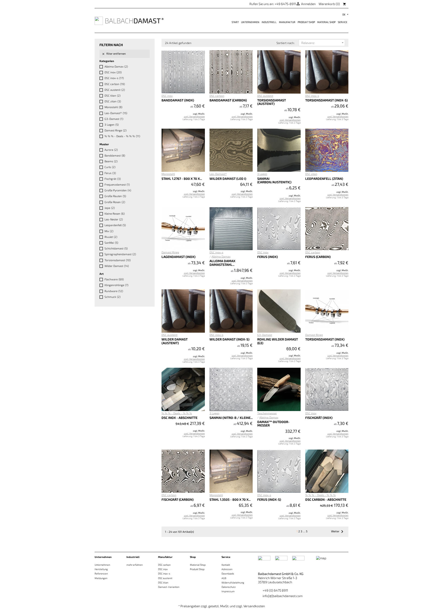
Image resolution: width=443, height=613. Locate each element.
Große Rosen (115, 202)
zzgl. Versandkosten (194, 116)
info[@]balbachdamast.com (282, 596)
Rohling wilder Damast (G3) (277, 341)
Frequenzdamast (117, 184)
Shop (193, 556)
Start (235, 22)
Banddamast (115, 155)
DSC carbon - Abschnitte (325, 499)
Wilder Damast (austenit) (175, 341)
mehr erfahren (134, 564)
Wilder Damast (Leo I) (228, 179)
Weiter (338, 531)
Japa (110, 207)
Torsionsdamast (118, 260)
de (343, 14)
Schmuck (112, 296)
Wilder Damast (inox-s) (229, 339)
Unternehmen (250, 22)
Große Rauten (115, 196)
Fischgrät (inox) (318, 418)
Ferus (110, 173)
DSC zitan (113, 101)
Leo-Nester (114, 219)
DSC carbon (115, 84)
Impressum (228, 591)
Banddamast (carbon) (228, 100)
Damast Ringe (115, 130)
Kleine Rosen (115, 213)
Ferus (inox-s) (269, 499)
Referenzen (101, 573)
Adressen (227, 569)
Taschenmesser (267, 413)
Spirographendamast (120, 254)
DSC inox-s (114, 78)
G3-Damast (114, 118)
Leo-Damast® (116, 113)
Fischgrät (113, 178)
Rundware (114, 291)
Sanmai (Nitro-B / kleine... (231, 418)
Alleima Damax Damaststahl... (222, 262)
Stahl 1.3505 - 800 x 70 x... (230, 499)
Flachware (114, 279)
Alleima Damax (116, 66)
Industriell (269, 22)
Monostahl (113, 107)
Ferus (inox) (267, 257)
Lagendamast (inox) (178, 257)
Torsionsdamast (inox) (324, 339)
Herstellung (101, 569)
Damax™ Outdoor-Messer (273, 423)
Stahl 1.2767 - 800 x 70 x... (182, 179)
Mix (109, 231)
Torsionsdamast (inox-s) (326, 100)
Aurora (111, 149)
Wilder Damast (117, 265)
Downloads (228, 573)
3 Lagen (112, 124)
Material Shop (326, 22)
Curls (110, 167)
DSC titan (112, 95)
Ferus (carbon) (318, 257)
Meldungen (101, 578)
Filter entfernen (114, 54)
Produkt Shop (306, 22)
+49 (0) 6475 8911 (275, 590)
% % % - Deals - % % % (122, 136)
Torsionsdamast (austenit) (271, 102)
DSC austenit (115, 89)
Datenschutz (229, 586)
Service (342, 22)
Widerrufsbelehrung (233, 582)
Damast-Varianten (168, 586)
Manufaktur (287, 22)
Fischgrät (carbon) (178, 499)
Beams (111, 161)
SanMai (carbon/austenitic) (274, 180)
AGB (224, 578)
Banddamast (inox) (178, 100)
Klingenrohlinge (116, 285)
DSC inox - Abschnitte (180, 418)
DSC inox (113, 72)
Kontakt (226, 564)
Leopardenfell (115, 225)
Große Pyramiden (118, 190)
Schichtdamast (116, 248)
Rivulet (111, 236)
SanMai (111, 242)
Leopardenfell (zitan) (324, 179)
